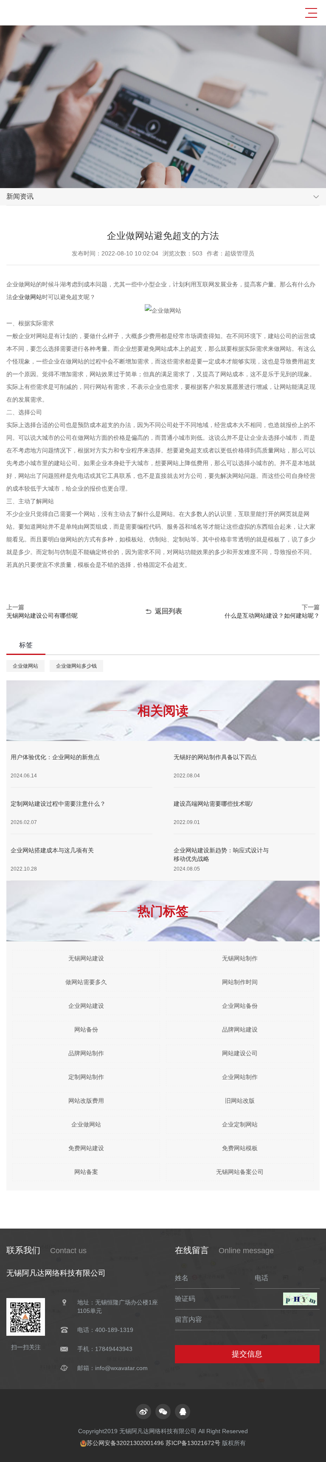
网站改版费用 (86, 1100)
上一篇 (42, 611)
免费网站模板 (240, 1148)
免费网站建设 (86, 1148)
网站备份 (86, 1029)
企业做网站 (27, 297)
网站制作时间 (240, 982)
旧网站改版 (240, 1100)
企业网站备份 (240, 1005)
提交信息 (247, 1354)
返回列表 (168, 611)
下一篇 (272, 611)
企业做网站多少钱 (76, 666)
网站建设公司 (240, 1053)
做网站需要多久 (86, 982)
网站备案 (86, 1171)
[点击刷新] (300, 1299)
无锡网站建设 (86, 958)
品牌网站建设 (240, 1029)
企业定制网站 (240, 1124)
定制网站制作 (86, 1077)
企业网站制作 (240, 1077)
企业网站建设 (86, 1005)
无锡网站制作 (240, 958)
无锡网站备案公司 (240, 1171)
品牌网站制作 (86, 1053)
